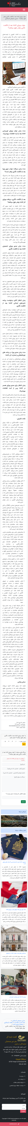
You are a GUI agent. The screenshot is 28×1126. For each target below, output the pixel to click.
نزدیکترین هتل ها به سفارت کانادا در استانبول (16, 953)
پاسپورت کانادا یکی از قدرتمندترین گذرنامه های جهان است (14, 863)
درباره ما (22, 1076)
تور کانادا (23, 818)
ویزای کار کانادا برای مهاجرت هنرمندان (17, 997)
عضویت (23, 1111)
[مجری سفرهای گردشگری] (14, 4)
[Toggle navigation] (24, 9)
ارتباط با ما (21, 1079)
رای (24, 744)
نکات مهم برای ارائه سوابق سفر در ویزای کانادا (16, 909)
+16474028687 (13, 1124)
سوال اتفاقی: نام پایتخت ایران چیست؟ (16, 794)
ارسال (23, 802)
